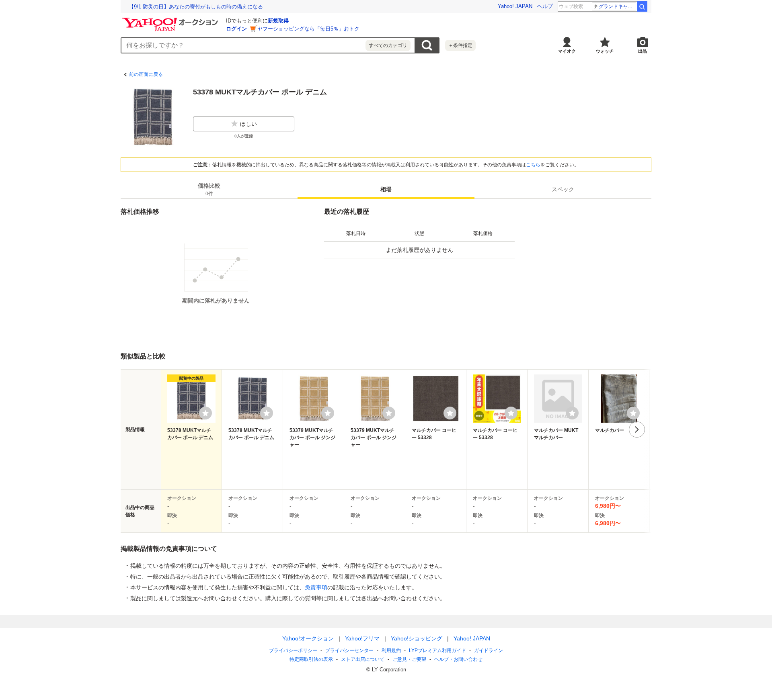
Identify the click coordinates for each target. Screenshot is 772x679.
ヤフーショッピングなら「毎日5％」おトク (308, 29)
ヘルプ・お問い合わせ (458, 659)
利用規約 (391, 650)
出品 (642, 51)
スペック (563, 189)
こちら (533, 165)
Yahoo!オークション (308, 638)
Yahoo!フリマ (362, 638)
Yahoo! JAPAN (515, 6)
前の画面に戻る (146, 74)
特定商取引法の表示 (311, 659)
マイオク (567, 51)
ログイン (236, 29)
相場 (386, 189)
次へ (637, 429)
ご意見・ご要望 (409, 659)
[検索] (642, 6)
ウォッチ (605, 51)
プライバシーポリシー (293, 650)
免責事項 (316, 587)
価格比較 (209, 189)
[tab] (209, 189)
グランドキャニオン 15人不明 (617, 6)
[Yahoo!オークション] (171, 20)
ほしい (248, 124)
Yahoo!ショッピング (416, 638)
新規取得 (278, 21)
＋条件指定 (460, 45)
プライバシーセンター (349, 650)
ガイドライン (488, 650)
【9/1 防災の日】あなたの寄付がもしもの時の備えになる (196, 7)
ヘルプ (545, 6)
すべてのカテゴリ (388, 45)
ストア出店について (362, 659)
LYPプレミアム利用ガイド (437, 650)
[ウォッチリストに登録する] (205, 413)
